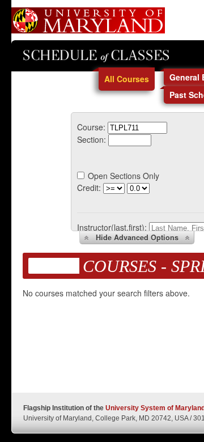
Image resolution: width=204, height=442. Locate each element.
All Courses (126, 78)
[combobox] (137, 127)
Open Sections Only (123, 175)
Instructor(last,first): (112, 227)
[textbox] (137, 128)
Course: (91, 127)
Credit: (89, 187)
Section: (91, 139)
